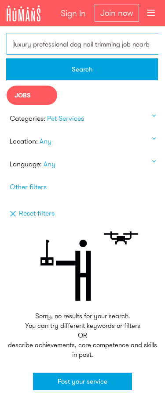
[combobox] (82, 44)
